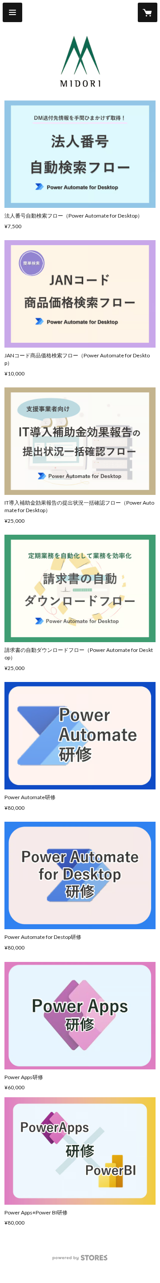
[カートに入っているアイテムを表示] (147, 12)
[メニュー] (12, 12)
